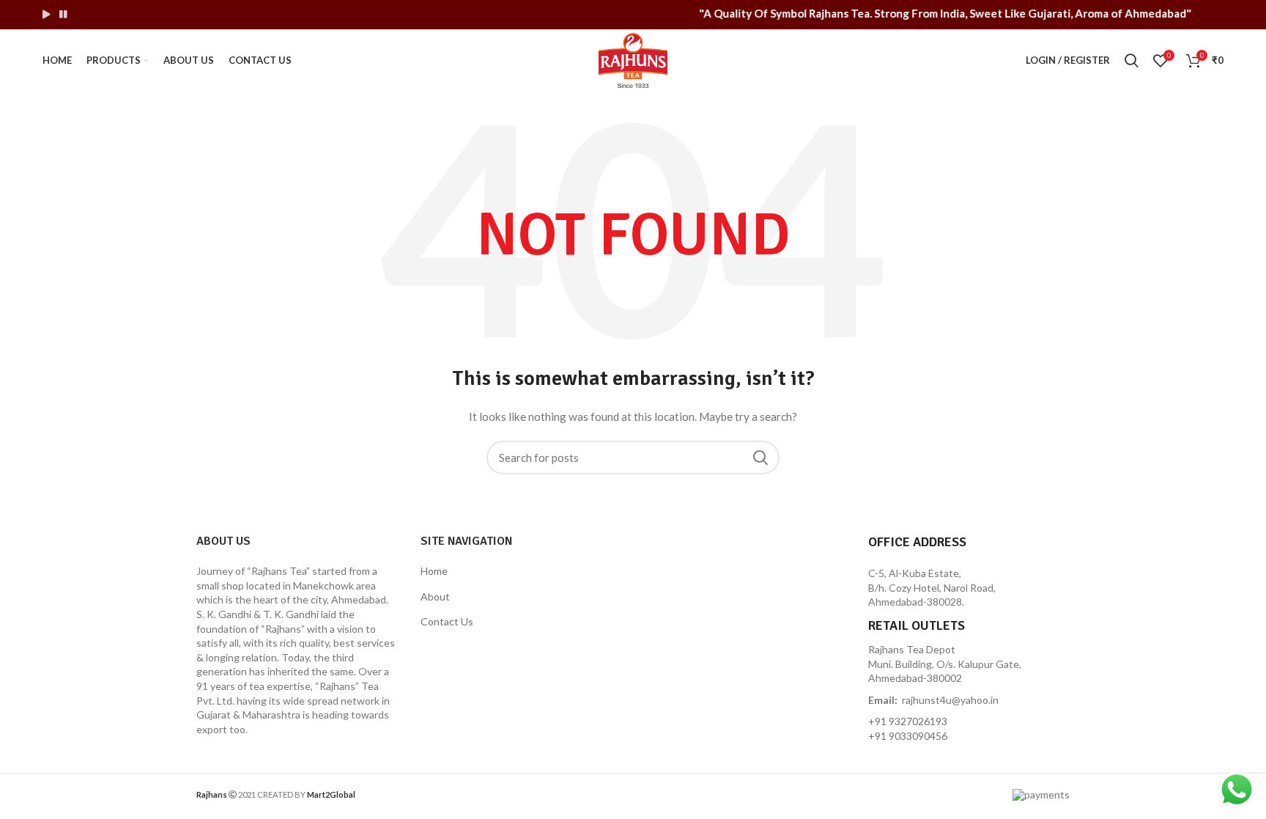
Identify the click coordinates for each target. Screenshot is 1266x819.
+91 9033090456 (907, 736)
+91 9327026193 (907, 721)
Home (434, 571)
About (435, 596)
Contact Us (447, 621)
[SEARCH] (759, 457)
